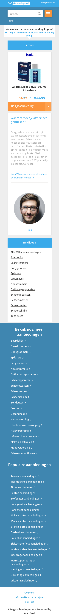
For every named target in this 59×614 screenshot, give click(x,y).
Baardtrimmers (19, 262)
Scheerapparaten (21, 294)
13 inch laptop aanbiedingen (27, 515)
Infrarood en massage (24, 436)
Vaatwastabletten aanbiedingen (29, 549)
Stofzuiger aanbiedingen (25, 498)
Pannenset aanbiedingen (25, 510)
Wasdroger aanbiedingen (25, 555)
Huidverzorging (20, 430)
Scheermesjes (19, 305)
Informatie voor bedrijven (29, 597)
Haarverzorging (20, 419)
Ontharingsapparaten (23, 289)
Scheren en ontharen (23, 453)
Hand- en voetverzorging (25, 425)
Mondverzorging (20, 447)
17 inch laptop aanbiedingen (27, 526)
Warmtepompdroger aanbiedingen (23, 562)
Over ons (29, 592)
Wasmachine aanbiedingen (26, 481)
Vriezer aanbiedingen (23, 580)
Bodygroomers (19, 268)
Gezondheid (18, 414)
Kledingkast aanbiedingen (26, 569)
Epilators (16, 273)
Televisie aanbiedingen (24, 476)
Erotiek (15, 408)
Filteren (29, 45)
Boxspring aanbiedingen (25, 575)
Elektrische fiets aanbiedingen (28, 543)
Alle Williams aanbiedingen (26, 252)
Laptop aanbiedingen (23, 493)
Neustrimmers (19, 284)
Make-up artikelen (21, 442)
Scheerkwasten (19, 300)
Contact (29, 602)
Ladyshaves (17, 278)
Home (10, 20)
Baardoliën (17, 257)
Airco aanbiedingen (22, 487)
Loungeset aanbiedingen (25, 504)
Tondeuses (17, 316)
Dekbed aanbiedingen (23, 532)
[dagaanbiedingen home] (17, 4)
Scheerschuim (19, 310)
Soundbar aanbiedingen (24, 538)
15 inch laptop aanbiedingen (27, 521)
